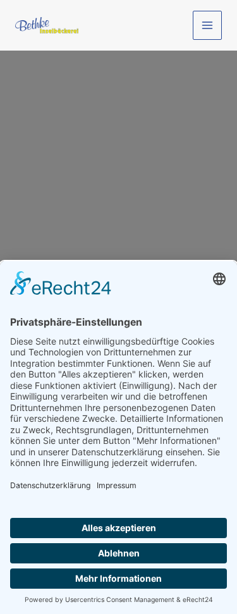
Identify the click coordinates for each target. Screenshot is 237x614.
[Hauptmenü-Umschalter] (207, 25)
